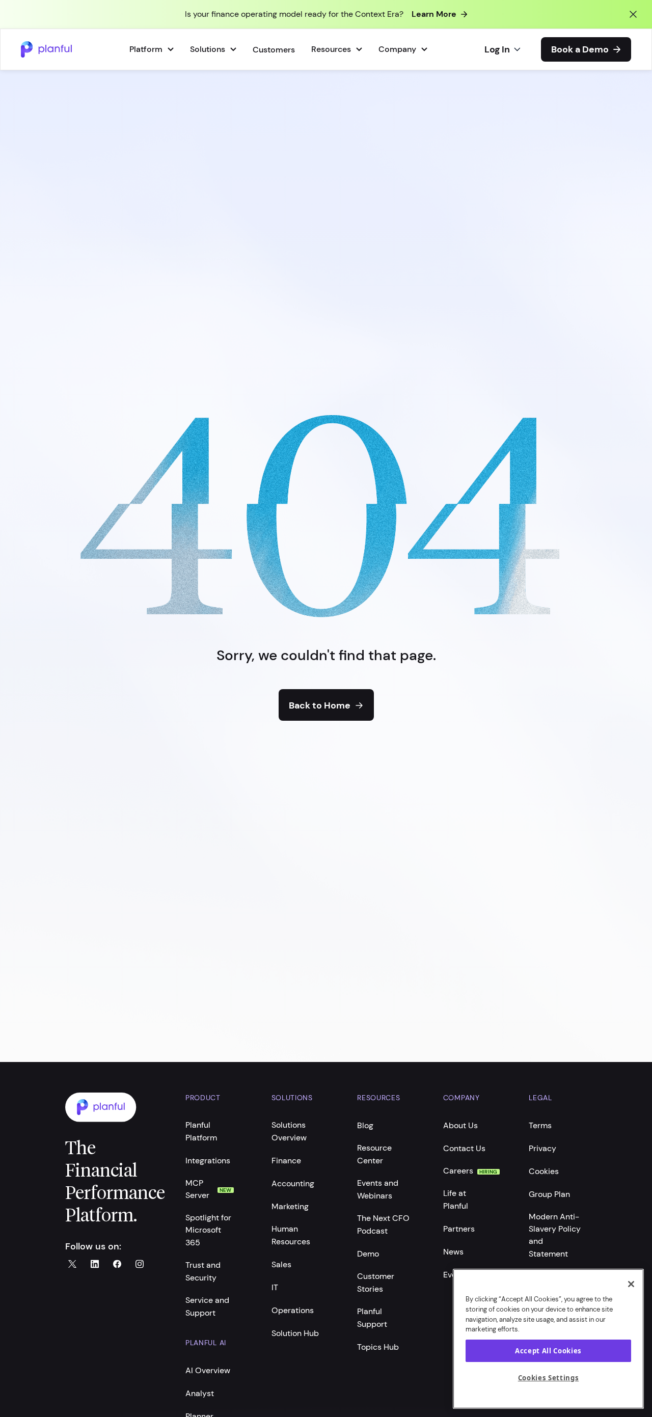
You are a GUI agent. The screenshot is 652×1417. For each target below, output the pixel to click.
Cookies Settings (548, 1377)
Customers (274, 49)
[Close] (631, 1284)
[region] (548, 1339)
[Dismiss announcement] (633, 14)
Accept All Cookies (548, 1350)
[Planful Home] (115, 1107)
